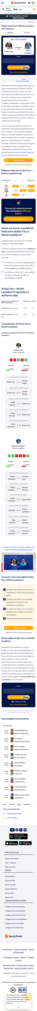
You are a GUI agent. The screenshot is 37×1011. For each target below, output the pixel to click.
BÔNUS (8, 870)
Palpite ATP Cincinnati (22, 81)
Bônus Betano (10, 876)
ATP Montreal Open (14, 814)
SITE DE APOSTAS (12, 852)
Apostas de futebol (11, 858)
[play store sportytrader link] (25, 843)
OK (18, 1007)
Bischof (24, 79)
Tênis (13, 22)
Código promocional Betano (15, 907)
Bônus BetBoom (11, 889)
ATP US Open (12, 818)
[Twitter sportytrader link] (20, 830)
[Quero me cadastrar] (29, 2)
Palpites (7, 22)
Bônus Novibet (10, 885)
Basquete (26, 804)
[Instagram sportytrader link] (25, 830)
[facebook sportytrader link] (16, 830)
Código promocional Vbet (14, 928)
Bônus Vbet (9, 897)
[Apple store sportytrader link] (11, 843)
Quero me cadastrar (17, 219)
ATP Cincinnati (22, 22)
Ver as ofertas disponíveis (18, 72)
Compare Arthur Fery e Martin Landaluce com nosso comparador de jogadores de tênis (18, 548)
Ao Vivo (27, 32)
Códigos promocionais (15, 901)
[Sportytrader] (2, 22)
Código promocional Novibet (15, 915)
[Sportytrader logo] (18, 936)
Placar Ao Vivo (10, 867)
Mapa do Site (8, 968)
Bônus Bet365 (10, 880)
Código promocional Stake (14, 923)
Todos (4, 804)
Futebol (12, 804)
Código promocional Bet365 (15, 911)
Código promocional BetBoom (16, 919)
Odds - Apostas (10, 863)
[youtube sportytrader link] (12, 830)
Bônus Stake (9, 893)
